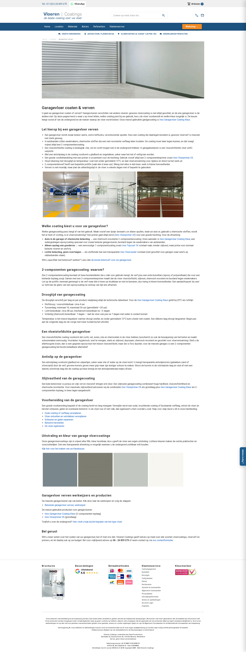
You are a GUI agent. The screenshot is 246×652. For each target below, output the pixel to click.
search (163, 15)
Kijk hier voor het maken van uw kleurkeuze (63, 448)
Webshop (191, 26)
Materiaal (72, 26)
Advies (85, 26)
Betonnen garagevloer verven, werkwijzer (65, 505)
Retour (144, 581)
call (196, 15)
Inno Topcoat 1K (130, 245)
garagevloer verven (66, 39)
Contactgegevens (149, 569)
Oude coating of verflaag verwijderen (63, 413)
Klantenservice (117, 26)
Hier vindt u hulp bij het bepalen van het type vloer (97, 521)
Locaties (59, 26)
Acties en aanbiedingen (151, 600)
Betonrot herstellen (54, 422)
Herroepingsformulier (150, 597)
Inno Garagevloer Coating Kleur (174, 119)
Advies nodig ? (243, 456)
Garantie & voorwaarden (151, 587)
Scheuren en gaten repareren (59, 419)
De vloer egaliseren (54, 426)
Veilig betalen (147, 578)
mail (202, 15)
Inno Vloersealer (128, 252)
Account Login (147, 603)
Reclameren (146, 584)
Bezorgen (145, 575)
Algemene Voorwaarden (151, 591)
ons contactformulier (163, 540)
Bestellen (145, 572)
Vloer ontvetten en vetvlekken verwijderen (65, 416)
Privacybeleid (147, 594)
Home (47, 26)
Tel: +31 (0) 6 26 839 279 (54, 4)
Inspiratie (145, 606)
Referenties (99, 26)
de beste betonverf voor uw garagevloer (111, 260)
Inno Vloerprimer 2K (183, 157)
